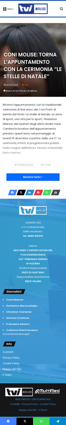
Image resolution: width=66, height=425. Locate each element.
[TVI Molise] (33, 9)
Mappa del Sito (12, 369)
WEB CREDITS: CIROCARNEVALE (33, 399)
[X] (20, 192)
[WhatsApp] (46, 192)
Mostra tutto (32, 177)
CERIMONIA (25, 165)
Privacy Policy (11, 358)
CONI (47, 165)
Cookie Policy (11, 363)
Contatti (8, 352)
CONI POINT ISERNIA (34, 173)
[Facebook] (11, 192)
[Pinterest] (37, 192)
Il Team (7, 375)
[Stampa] (54, 192)
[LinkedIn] (28, 192)
